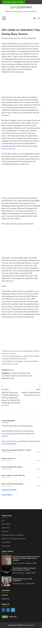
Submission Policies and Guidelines (13, 535)
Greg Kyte (32, 38)
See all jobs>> (7, 494)
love (30, 376)
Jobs (3, 520)
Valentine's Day (8, 378)
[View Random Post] (34, 18)
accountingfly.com (13, 441)
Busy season (13, 373)
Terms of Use (6, 527)
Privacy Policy (6, 542)
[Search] (38, 18)
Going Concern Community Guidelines (14, 538)
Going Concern (28, 625)
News (12, 370)
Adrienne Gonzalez (18, 563)
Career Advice (6, 524)
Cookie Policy (6, 546)
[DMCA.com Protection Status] (10, 618)
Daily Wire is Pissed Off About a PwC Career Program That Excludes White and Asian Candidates (26, 558)
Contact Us (5, 531)
